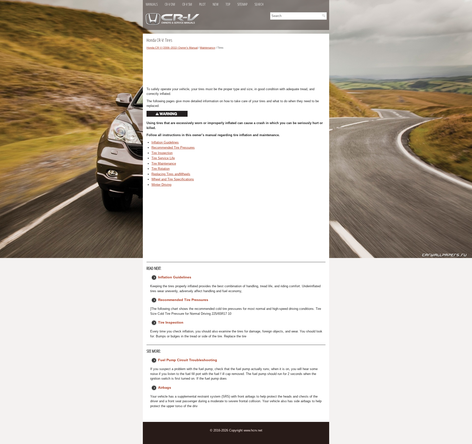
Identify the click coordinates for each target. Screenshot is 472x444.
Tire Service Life (163, 158)
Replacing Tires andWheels (170, 174)
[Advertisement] (236, 69)
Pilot (202, 4)
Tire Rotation (160, 169)
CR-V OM (170, 4)
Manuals (152, 4)
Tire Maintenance (163, 163)
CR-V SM (187, 4)
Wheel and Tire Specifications (172, 179)
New (216, 4)
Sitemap (242, 4)
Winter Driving (161, 184)
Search (259, 4)
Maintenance (207, 47)
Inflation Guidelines (165, 142)
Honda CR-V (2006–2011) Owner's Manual (172, 47)
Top (228, 4)
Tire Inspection (162, 153)
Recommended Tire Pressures (173, 147)
